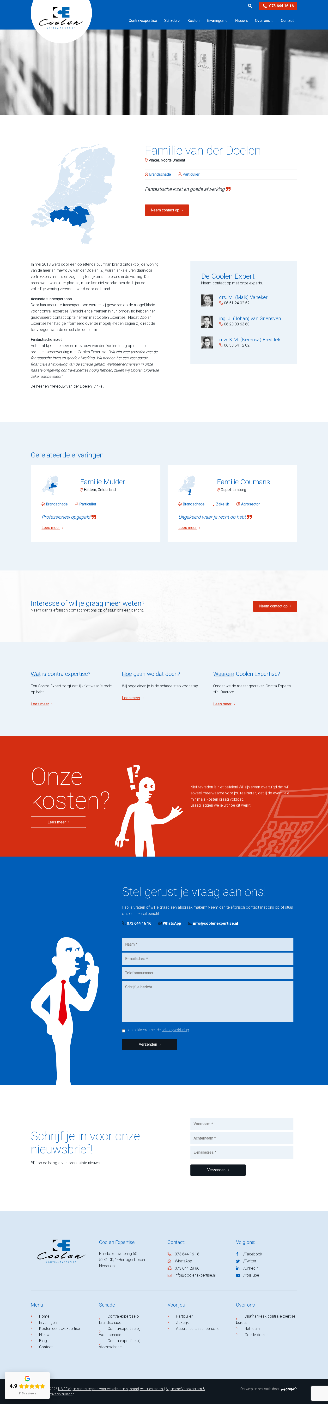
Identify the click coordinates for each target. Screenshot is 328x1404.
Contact (46, 1347)
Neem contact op (165, 210)
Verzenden (148, 1044)
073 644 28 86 (187, 1268)
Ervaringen (48, 1322)
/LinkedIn (251, 1268)
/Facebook (252, 1254)
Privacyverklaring (61, 1394)
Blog (43, 1340)
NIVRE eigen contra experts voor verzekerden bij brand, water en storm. (111, 1389)
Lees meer (40, 704)
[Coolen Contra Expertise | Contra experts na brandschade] (61, 25)
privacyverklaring (175, 1030)
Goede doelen (256, 1334)
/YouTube (251, 1275)
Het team (252, 1328)
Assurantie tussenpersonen (198, 1328)
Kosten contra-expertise (59, 1328)
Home (44, 1316)
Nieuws (45, 1334)
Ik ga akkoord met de (157, 1030)
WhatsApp (171, 923)
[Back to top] (319, 1395)
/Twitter (249, 1261)
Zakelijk (182, 1322)
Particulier (184, 1316)
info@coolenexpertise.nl (215, 923)
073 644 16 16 (281, 6)
